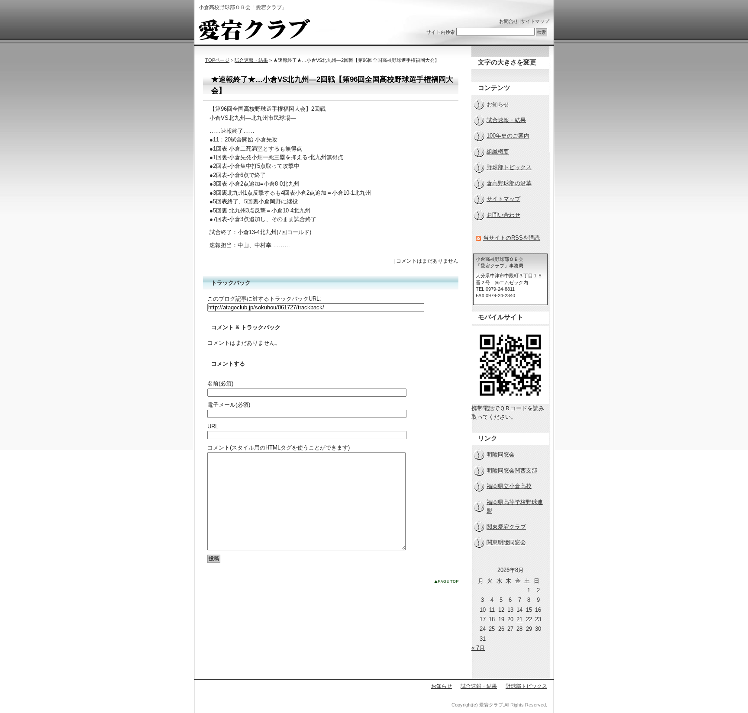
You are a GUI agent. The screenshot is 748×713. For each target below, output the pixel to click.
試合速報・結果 (251, 60)
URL (212, 426)
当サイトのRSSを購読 (511, 237)
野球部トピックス (509, 167)
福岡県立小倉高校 (509, 486)
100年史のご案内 (508, 135)
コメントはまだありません (427, 261)
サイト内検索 (440, 32)
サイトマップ (535, 21)
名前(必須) (220, 383)
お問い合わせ (503, 215)
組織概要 (498, 151)
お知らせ (498, 104)
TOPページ (217, 60)
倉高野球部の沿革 (509, 183)
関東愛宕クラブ (506, 527)
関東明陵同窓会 (506, 542)
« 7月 (478, 648)
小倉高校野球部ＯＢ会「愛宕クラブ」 (254, 29)
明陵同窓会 (501, 454)
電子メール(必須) (228, 404)
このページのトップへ (446, 581)
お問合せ (508, 21)
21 (519, 619)
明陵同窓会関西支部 (512, 470)
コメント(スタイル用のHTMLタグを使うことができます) (278, 447)
